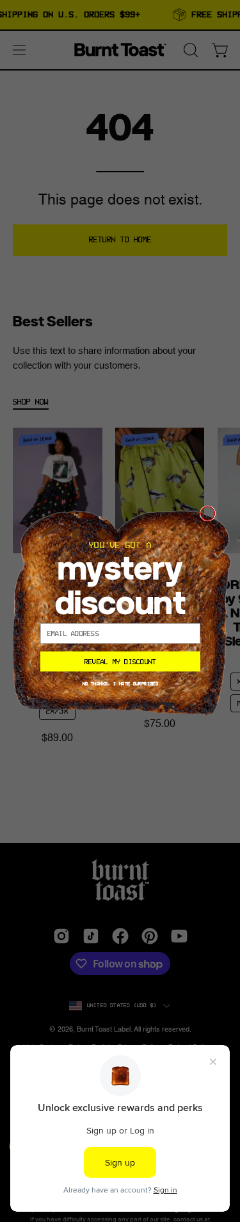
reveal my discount (120, 661)
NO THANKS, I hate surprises (119, 683)
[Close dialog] (207, 513)
